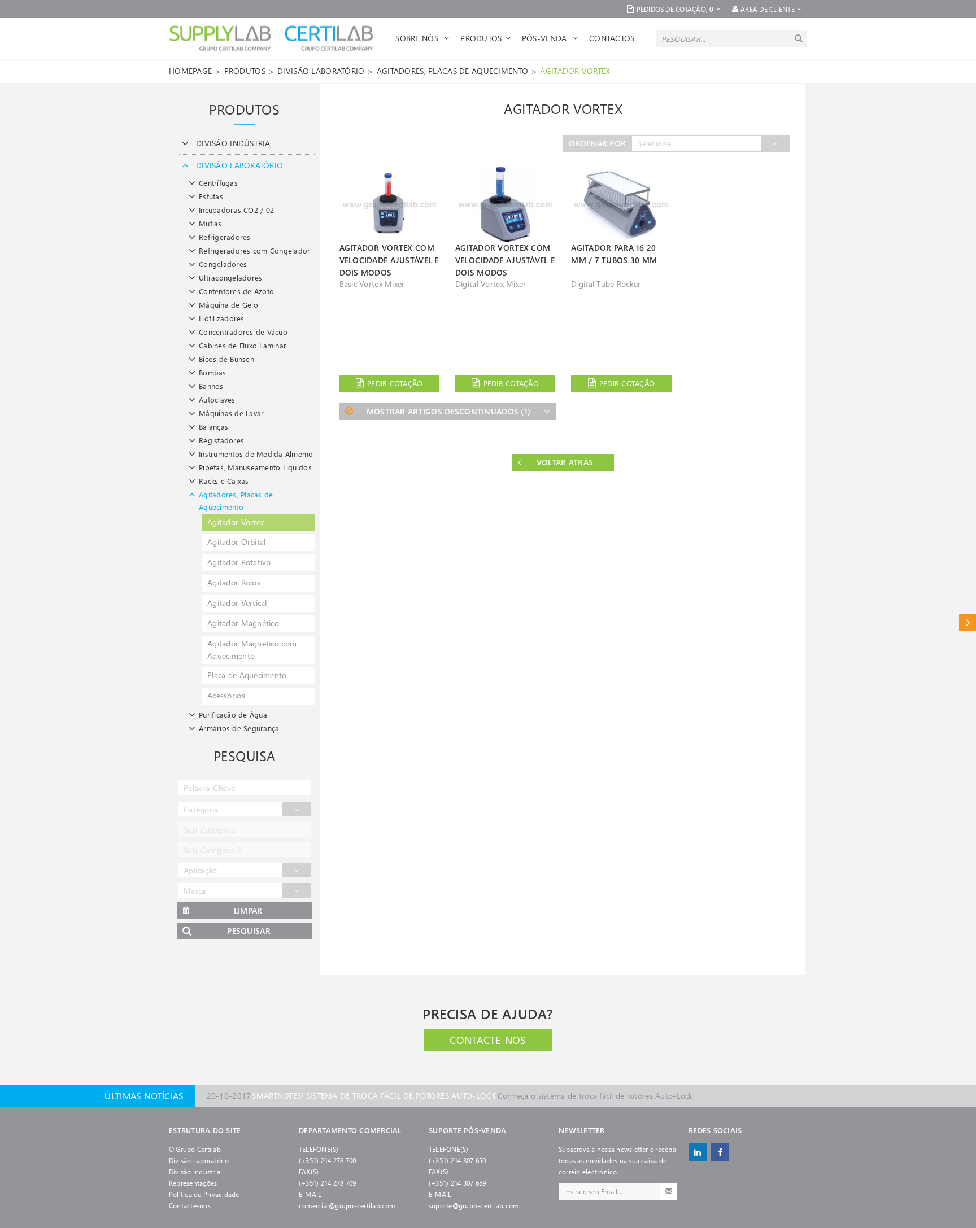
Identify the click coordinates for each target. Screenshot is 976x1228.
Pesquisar (249, 930)
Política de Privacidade (204, 1194)
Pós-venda (545, 38)
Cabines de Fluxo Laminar (242, 345)
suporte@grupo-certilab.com (473, 1205)
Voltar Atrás (565, 462)
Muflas (210, 223)
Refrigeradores (225, 237)
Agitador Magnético (243, 623)
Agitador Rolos (233, 582)
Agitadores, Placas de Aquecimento (452, 70)
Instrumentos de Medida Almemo (256, 453)
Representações (193, 1182)
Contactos (612, 38)
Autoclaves (217, 399)
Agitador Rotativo (239, 562)
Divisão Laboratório (199, 1160)
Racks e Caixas (224, 481)
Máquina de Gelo (228, 304)
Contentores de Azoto (236, 291)
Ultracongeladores (230, 277)
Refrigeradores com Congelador (255, 250)
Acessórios (226, 695)
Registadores (221, 440)
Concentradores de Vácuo (243, 332)
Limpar (248, 910)
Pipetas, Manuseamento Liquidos (255, 467)
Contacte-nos (488, 1040)
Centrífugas (218, 182)
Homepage (190, 70)
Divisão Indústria (194, 1171)
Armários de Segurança (239, 728)
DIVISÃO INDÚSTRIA (233, 143)
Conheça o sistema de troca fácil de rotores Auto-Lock (450, 1086)
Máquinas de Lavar (231, 413)
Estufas (211, 196)
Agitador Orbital (236, 541)
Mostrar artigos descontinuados (449, 411)
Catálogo (967, 622)
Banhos (211, 386)
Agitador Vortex (575, 70)
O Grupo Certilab (195, 1148)
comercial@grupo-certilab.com (347, 1205)
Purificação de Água (233, 714)
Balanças (213, 426)
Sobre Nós (418, 38)
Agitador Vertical (237, 602)
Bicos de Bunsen (226, 359)
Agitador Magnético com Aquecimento (252, 649)
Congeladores (223, 264)
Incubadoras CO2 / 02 (236, 210)
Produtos (481, 38)
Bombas (212, 372)
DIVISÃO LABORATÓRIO (320, 70)
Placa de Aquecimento (247, 675)
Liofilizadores (222, 318)
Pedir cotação (394, 383)
